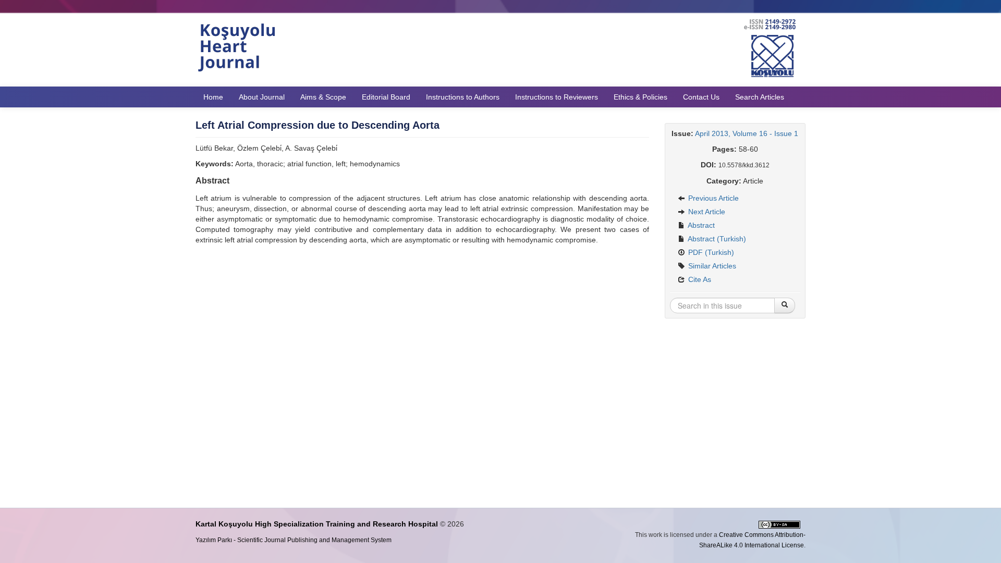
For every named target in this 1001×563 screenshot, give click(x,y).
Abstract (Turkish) (716, 239)
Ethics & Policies (640, 97)
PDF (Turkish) (710, 252)
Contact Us (701, 97)
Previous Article (712, 198)
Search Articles (759, 97)
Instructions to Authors (462, 97)
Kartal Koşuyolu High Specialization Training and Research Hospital (317, 524)
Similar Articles (711, 266)
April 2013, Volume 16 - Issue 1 (746, 133)
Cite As (698, 279)
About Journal (262, 97)
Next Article (705, 211)
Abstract (700, 225)
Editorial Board (386, 97)
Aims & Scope (323, 97)
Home (213, 97)
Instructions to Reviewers (556, 97)
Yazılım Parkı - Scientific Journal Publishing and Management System (294, 540)
